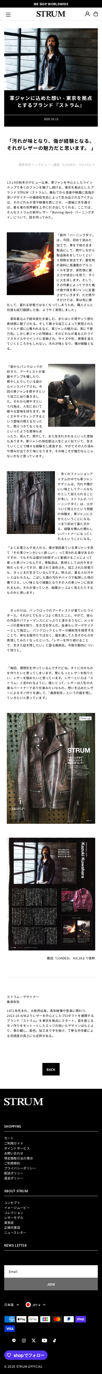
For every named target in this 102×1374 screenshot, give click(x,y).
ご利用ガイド (14, 1143)
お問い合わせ (14, 1153)
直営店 (9, 1222)
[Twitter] (34, 1341)
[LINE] (14, 1341)
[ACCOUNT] (87, 14)
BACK (51, 1069)
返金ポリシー (14, 1178)
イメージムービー (17, 1207)
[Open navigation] (18, 14)
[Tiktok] (54, 1341)
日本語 (9, 1304)
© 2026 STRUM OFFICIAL (23, 1366)
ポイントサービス (17, 1148)
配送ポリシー (14, 1173)
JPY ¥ (36, 1305)
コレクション (14, 1212)
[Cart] (96, 14)
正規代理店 (12, 1227)
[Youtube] (44, 1341)
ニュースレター (15, 1232)
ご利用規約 (12, 1163)
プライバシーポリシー (20, 1168)
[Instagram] (24, 1341)
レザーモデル (14, 1217)
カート (9, 1138)
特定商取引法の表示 (18, 1158)
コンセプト (12, 1202)
